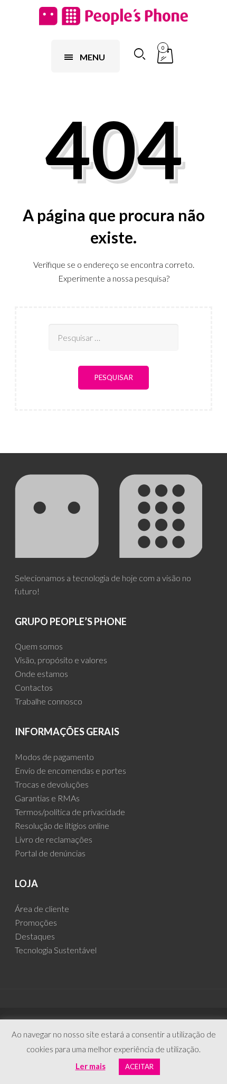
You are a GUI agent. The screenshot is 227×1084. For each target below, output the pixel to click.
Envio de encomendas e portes (70, 770)
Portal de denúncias (50, 853)
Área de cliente (42, 909)
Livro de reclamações (53, 839)
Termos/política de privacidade (70, 812)
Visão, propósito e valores (61, 660)
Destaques (35, 936)
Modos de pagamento (54, 757)
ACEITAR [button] (139, 1066)
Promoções (36, 922)
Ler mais (90, 1066)
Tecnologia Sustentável (56, 950)
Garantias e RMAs (47, 798)
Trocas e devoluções (52, 784)
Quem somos (39, 646)
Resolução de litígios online (62, 825)
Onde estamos (41, 674)
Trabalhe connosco (48, 701)
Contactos (34, 687)
